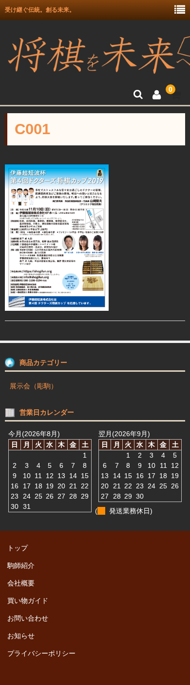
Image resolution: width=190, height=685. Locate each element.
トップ (17, 548)
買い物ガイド (27, 600)
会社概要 (21, 583)
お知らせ (21, 636)
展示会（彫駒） (33, 386)
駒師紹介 (21, 565)
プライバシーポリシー (41, 653)
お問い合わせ (27, 618)
